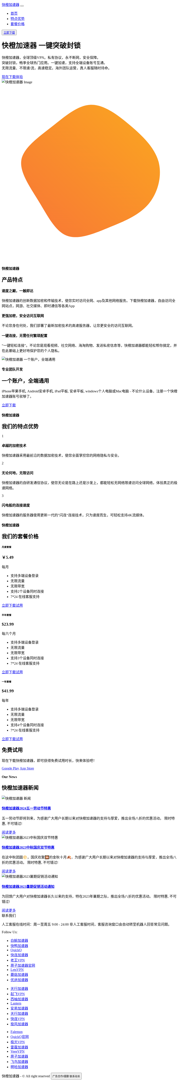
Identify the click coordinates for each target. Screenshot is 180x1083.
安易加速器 (19, 1008)
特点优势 (18, 19)
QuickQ (16, 950)
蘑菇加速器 (19, 975)
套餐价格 (18, 24)
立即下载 (9, 32)
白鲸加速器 (19, 940)
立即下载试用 (12, 605)
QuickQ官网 (20, 1037)
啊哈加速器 (19, 1067)
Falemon (17, 1032)
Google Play (10, 768)
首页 (14, 13)
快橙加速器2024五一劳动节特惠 (26, 808)
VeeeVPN (18, 1051)
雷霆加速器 (19, 1047)
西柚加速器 (19, 999)
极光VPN (18, 1042)
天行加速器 (19, 989)
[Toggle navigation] (22, 6)
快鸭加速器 (19, 946)
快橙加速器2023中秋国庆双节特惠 (28, 847)
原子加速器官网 (23, 965)
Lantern (16, 1003)
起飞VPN (18, 994)
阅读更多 (9, 832)
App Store (27, 768)
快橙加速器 (10, 5)
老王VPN (18, 960)
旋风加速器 (19, 1024)
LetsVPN (17, 970)
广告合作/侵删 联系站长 (66, 1076)
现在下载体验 (12, 77)
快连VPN (18, 1019)
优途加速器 (19, 980)
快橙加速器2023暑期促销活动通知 (28, 886)
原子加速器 (19, 1056)
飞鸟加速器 (19, 1062)
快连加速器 (19, 955)
